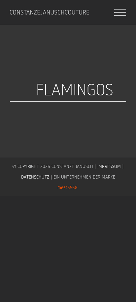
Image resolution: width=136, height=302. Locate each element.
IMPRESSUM (109, 166)
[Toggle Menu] (120, 12)
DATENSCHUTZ (35, 177)
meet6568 (67, 187)
